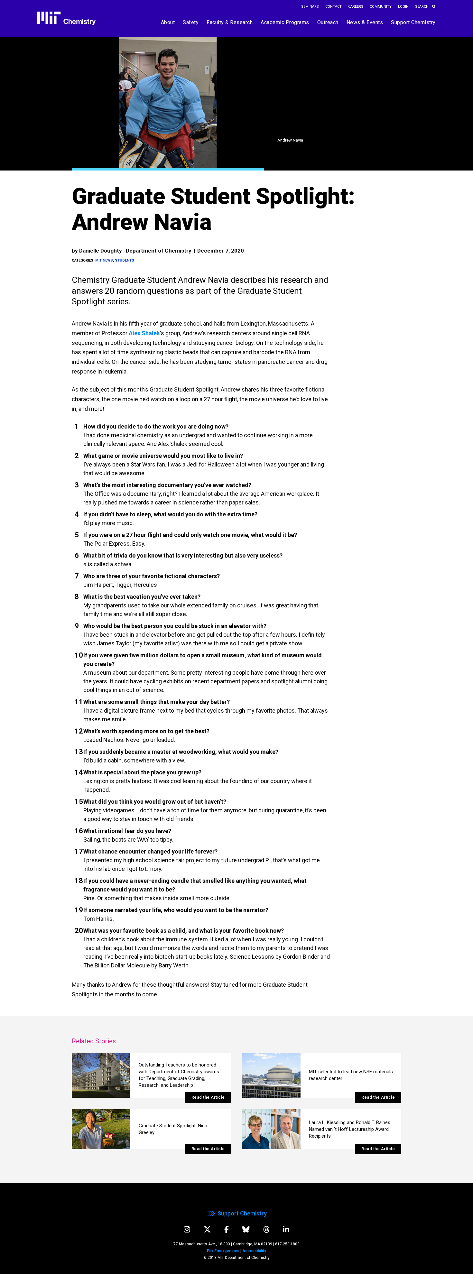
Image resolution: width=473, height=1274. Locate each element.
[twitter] (207, 1229)
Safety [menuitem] (191, 22)
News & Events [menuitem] (365, 22)
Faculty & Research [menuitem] (230, 22)
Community (381, 7)
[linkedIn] (286, 1229)
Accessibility (254, 1251)
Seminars (310, 7)
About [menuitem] (168, 22)
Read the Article (208, 1097)
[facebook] (226, 1229)
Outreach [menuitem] (328, 22)
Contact (333, 7)
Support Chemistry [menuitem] (413, 22)
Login (403, 7)
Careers (355, 7)
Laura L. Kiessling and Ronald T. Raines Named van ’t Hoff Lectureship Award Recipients (349, 1129)
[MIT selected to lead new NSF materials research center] (271, 1075)
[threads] (266, 1229)
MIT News (104, 260)
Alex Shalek (144, 333)
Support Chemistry (242, 1213)
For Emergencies (223, 1251)
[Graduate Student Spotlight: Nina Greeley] (101, 1129)
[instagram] (187, 1229)
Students (124, 260)
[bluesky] (246, 1229)
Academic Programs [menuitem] (285, 22)
